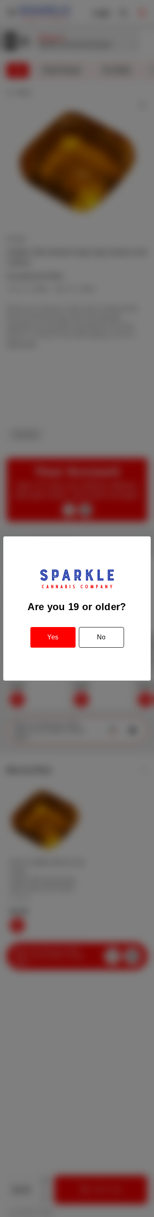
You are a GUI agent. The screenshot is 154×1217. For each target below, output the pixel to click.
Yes (52, 637)
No (101, 637)
